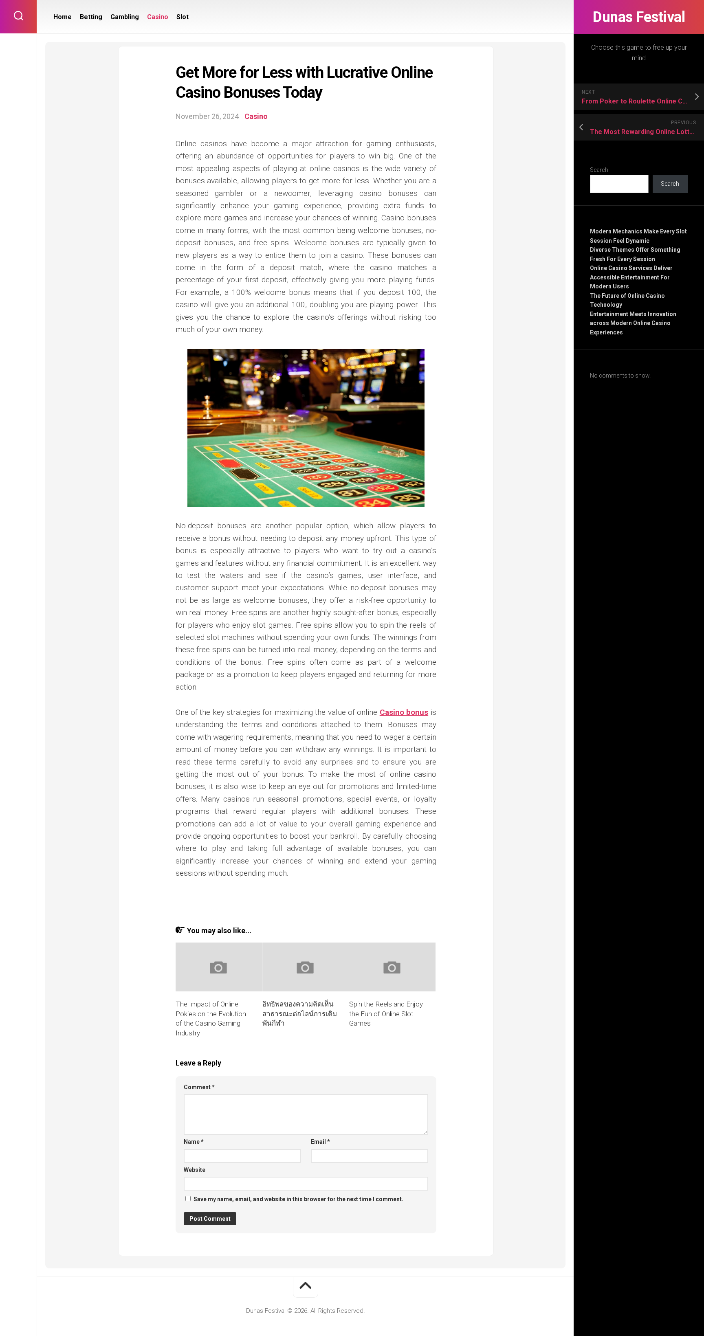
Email (320, 1141)
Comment (199, 1087)
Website (194, 1170)
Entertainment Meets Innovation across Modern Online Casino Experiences (633, 323)
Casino (157, 17)
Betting (91, 17)
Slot (182, 17)
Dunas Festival (639, 17)
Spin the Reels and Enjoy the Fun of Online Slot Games (386, 1014)
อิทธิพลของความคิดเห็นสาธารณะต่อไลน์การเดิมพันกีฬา (299, 1014)
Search (599, 170)
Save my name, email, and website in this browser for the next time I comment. (298, 1199)
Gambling (124, 17)
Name (194, 1141)
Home (62, 17)
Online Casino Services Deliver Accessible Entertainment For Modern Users (631, 277)
